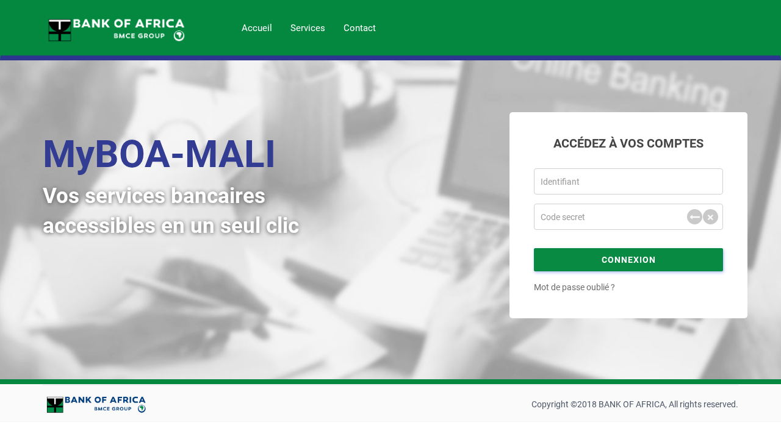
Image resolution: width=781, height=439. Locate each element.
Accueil (257, 28)
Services (307, 28)
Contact (360, 28)
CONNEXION (629, 260)
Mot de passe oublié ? (574, 287)
